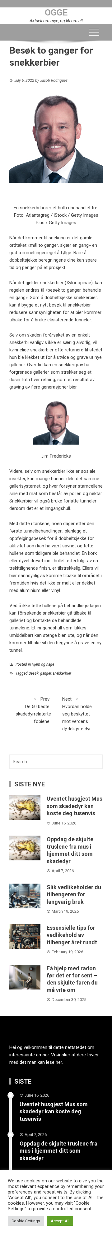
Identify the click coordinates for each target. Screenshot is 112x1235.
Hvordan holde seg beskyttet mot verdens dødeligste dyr (77, 714)
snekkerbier (62, 673)
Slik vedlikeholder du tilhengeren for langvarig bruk (74, 894)
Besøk (34, 673)
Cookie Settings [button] (26, 1221)
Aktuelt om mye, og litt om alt (56, 20)
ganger (45, 673)
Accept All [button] (60, 1221)
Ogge (56, 12)
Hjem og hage (43, 664)
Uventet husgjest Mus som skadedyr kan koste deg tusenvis (74, 805)
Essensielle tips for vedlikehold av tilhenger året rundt (72, 935)
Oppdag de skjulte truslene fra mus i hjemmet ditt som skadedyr (58, 1150)
